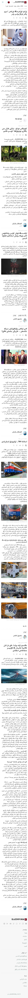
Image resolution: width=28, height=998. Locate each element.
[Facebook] (17, 18)
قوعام (25, 115)
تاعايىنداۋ (11, 6)
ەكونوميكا (24, 943)
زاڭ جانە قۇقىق (22, 316)
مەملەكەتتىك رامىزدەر (22, 963)
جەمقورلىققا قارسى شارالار (21, 966)
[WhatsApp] (23, 18)
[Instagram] (26, 18)
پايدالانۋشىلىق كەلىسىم (21, 956)
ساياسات (25, 936)
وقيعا (15, 6)
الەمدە (25, 946)
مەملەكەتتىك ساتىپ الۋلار (21, 970)
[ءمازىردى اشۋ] (3, 2)
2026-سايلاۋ (20, 6)
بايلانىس (25, 983)
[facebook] (20, 923)
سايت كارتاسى (23, 979)
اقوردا (7, 6)
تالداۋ (25, 940)
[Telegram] (20, 18)
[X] (14, 18)
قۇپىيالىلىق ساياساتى (22, 960)
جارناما (25, 986)
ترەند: (25, 6)
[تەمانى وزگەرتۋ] (7, 2)
